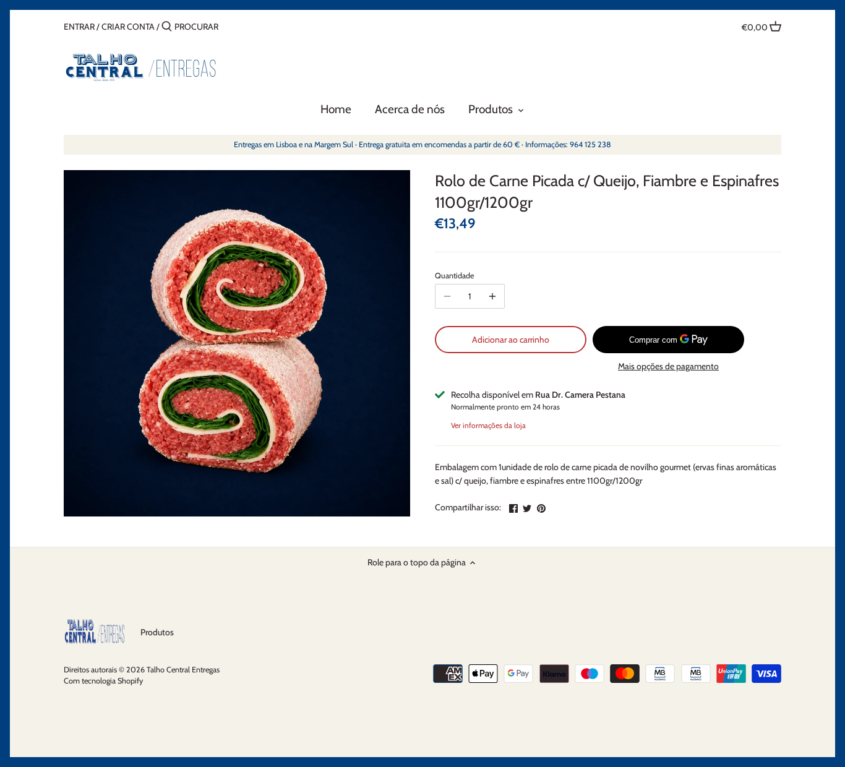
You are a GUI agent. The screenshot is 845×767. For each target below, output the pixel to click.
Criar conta (128, 26)
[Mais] (492, 296)
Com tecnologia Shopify (103, 680)
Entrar (79, 26)
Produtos (157, 632)
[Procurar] (166, 26)
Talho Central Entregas (183, 669)
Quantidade (454, 275)
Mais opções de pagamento (668, 366)
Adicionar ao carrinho (510, 339)
